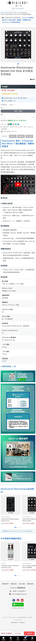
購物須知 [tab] (21, 136)
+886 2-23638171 (19, 591)
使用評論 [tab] (12, 136)
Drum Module (5, 516)
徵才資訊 (22, 584)
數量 (2, 114)
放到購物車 (18, 633)
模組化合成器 (8, 12)
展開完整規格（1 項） (9, 366)
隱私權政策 (14, 622)
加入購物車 (10, 513)
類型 (2, 107)
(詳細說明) (4, 129)
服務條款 (22, 622)
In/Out (3, 563)
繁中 (17, 6)
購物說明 (30, 584)
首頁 (2, 12)
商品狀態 (4, 120)
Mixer (16, 12)
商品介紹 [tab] (4, 136)
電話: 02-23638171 (18, 8)
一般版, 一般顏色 (18, 111)
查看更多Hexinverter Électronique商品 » (18, 531)
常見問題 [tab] (29, 136)
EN (21, 6)
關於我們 (6, 584)
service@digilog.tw (19, 594)
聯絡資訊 (14, 584)
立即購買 (29, 633)
